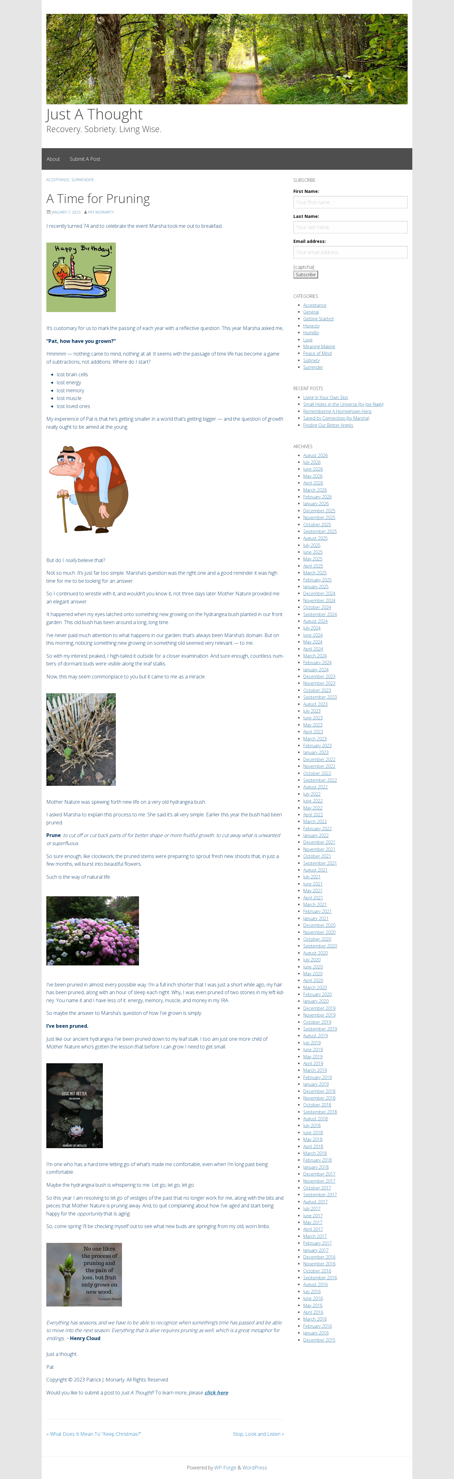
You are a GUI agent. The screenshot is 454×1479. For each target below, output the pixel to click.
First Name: (306, 191)
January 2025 (316, 587)
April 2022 (313, 815)
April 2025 (313, 566)
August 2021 (315, 870)
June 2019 (313, 1049)
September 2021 (320, 863)
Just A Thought (94, 114)
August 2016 (315, 1284)
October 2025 (317, 524)
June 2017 (313, 1216)
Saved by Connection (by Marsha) (336, 418)
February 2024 (317, 662)
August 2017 (315, 1202)
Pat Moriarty (101, 212)
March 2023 (315, 739)
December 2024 (319, 593)
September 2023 (320, 697)
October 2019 (317, 1022)
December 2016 (319, 1257)
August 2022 (315, 787)
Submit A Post (85, 159)
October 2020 (317, 939)
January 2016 (316, 1333)
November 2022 (319, 766)
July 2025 (312, 545)
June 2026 (313, 469)
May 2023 (312, 725)
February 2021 (317, 911)
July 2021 (312, 877)
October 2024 (317, 607)
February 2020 (317, 994)
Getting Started (318, 319)
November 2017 (319, 1181)
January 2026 (316, 503)
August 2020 (315, 953)
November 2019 (319, 1015)
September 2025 (320, 531)
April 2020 (313, 980)
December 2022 (319, 759)
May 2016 (312, 1305)
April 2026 (313, 483)
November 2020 (319, 932)
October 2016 (317, 1271)
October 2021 (317, 856)
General (311, 312)
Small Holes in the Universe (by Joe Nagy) (343, 404)
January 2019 (316, 1084)
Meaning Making (319, 346)
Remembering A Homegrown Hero (337, 411)
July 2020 (312, 960)
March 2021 (315, 904)
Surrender (82, 179)
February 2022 (317, 828)
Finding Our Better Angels (328, 425)
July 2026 (312, 462)
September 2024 (320, 614)
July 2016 (312, 1291)
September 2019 (320, 1029)
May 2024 (312, 642)
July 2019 (312, 1043)
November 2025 (319, 517)
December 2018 (319, 1091)
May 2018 (312, 1139)
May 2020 (312, 974)
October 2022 (317, 773)
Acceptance (57, 179)
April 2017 (313, 1229)
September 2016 (320, 1278)
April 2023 (313, 732)
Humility (311, 332)
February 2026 (317, 497)
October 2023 (317, 690)
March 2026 (315, 490)
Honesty (311, 326)
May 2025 (312, 559)
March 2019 (315, 1070)
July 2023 (312, 711)
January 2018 (316, 1167)
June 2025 (313, 552)
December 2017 (319, 1174)
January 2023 (316, 752)
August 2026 (315, 455)
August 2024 (315, 621)
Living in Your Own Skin (325, 397)
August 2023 (315, 704)
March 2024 (315, 656)
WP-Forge (225, 1467)
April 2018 (313, 1146)
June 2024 (313, 635)
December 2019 (319, 1008)
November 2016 (319, 1264)
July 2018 (312, 1125)
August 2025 (315, 538)
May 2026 (312, 476)
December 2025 (319, 511)
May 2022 (312, 808)
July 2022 (312, 794)
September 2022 (320, 780)
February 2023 (317, 745)
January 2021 (316, 918)
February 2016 (317, 1326)
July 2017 (312, 1208)
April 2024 (313, 649)
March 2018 (315, 1153)
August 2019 (315, 1036)
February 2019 (317, 1077)
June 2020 (313, 967)
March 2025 (315, 573)
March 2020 (315, 987)
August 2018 (315, 1119)
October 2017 (317, 1188)
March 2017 (315, 1236)
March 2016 (315, 1319)
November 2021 (319, 849)
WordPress (254, 1467)
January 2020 (316, 1001)
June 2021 (313, 884)
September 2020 (320, 946)
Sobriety (311, 360)
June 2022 (313, 801)
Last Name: (306, 216)
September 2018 (320, 1112)
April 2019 (313, 1063)
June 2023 (313, 718)
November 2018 (319, 1098)
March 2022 (315, 821)
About (53, 159)
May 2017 (312, 1222)
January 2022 (316, 835)
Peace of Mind (317, 353)
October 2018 (317, 1105)
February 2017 (317, 1243)
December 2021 (319, 842)
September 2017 (320, 1195)
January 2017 (316, 1250)
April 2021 (313, 898)
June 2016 (313, 1298)
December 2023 (319, 676)
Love (308, 340)
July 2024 (312, 628)
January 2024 (316, 670)
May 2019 (312, 1057)
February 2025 (317, 580)
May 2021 (312, 891)
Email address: (309, 241)
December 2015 (319, 1340)
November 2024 (319, 600)
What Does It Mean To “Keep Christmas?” (93, 1434)
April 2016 (313, 1312)
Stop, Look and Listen (258, 1434)
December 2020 (319, 925)
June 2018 (313, 1132)
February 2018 (317, 1160)
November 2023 (319, 683)
